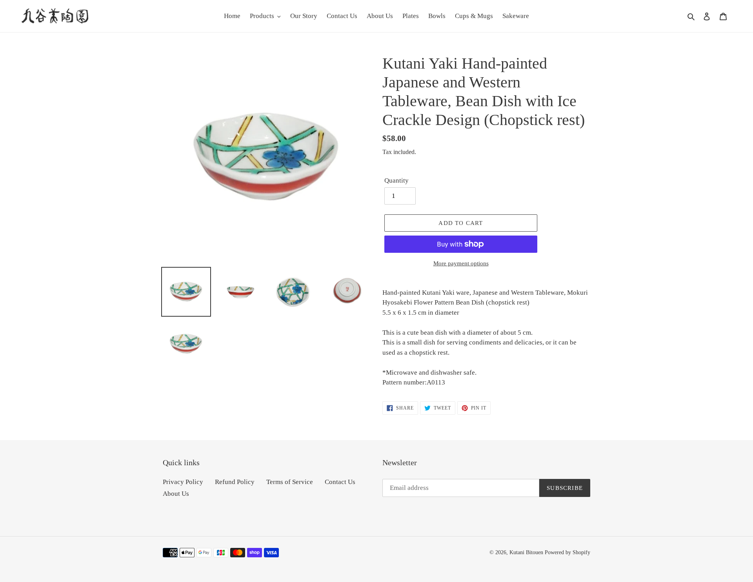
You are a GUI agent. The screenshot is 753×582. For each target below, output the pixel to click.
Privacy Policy (183, 482)
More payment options (461, 263)
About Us (176, 493)
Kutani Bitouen (526, 552)
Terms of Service (289, 482)
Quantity (396, 180)
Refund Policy (235, 482)
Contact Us (340, 482)
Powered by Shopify (567, 552)
